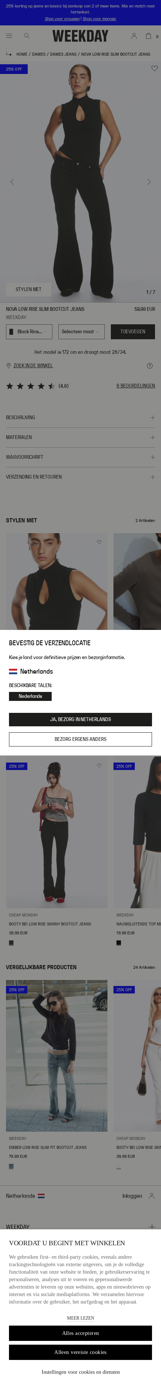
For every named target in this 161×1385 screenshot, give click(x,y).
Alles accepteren (80, 1333)
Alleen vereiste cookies (80, 1352)
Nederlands (30, 696)
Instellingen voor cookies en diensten (81, 1372)
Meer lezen (80, 1318)
